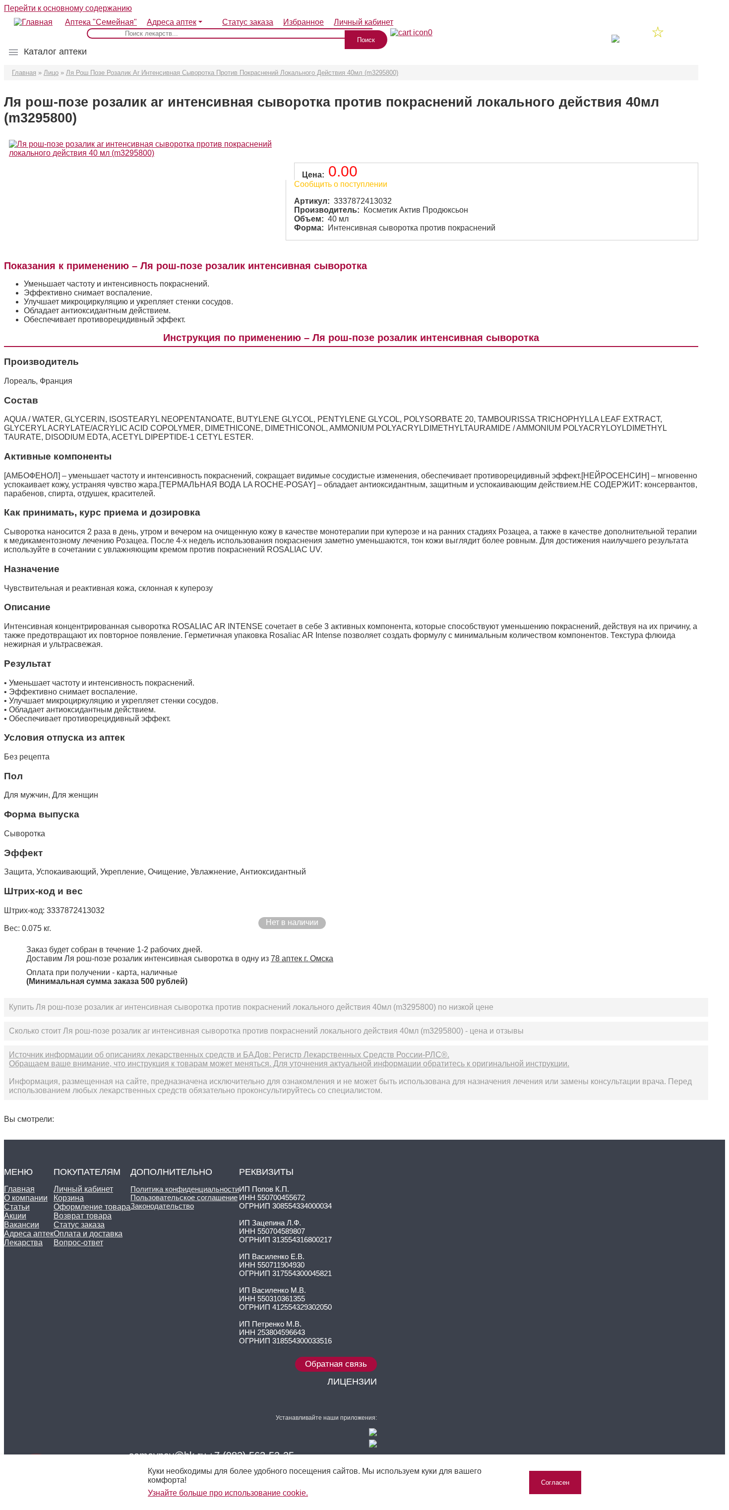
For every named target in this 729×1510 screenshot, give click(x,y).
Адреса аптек (171, 22)
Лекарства (23, 1242)
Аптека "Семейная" (101, 22)
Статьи (17, 1207)
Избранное (303, 22)
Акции (15, 1216)
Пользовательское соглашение (184, 1197)
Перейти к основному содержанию (68, 8)
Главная (24, 72)
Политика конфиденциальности (184, 1189)
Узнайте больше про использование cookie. (228, 1493)
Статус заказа (247, 22)
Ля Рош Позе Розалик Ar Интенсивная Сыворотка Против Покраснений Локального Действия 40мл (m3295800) (232, 72)
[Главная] (28, 17)
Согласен (555, 1482)
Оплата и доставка (88, 1233)
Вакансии (21, 1224)
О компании (26, 1198)
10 (629, 33)
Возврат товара (83, 1216)
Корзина (69, 1198)
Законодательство (162, 1206)
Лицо (51, 72)
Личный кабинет (83, 1189)
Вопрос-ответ (78, 1242)
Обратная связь (336, 1364)
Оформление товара (92, 1207)
